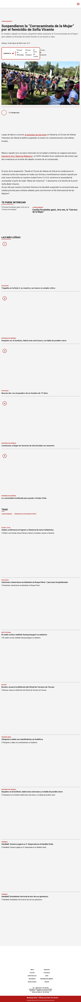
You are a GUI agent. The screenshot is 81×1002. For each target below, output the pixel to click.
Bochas (4, 684)
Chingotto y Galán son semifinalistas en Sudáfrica (22, 739)
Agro (46, 975)
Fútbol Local (5, 527)
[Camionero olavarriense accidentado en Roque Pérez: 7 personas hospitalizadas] (40, 606)
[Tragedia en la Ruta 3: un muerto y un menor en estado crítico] (40, 262)
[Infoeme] (9, 4)
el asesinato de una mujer (36, 134)
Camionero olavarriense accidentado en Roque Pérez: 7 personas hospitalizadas (34, 582)
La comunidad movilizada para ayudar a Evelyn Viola (23, 498)
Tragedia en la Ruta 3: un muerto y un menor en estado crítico (28, 288)
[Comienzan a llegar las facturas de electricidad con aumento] (40, 420)
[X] (50, 962)
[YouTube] (43, 962)
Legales (46, 981)
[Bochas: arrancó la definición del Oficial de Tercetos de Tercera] (40, 711)
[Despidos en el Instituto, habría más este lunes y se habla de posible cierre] (40, 315)
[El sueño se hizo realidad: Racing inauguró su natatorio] (40, 658)
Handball (4, 841)
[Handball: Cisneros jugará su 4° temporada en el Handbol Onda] (40, 868)
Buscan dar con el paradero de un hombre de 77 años (24, 393)
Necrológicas (32, 981)
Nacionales (32, 978)
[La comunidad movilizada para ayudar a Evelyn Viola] (40, 472)
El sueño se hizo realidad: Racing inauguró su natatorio (24, 635)
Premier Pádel (6, 737)
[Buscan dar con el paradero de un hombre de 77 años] (40, 367)
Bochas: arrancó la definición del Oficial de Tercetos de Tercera (27, 687)
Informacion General (8, 338)
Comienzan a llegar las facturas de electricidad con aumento (27, 445)
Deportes (47, 969)
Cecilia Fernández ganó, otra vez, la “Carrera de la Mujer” (54, 210)
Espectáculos (32, 975)
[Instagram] (37, 962)
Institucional (6, 632)
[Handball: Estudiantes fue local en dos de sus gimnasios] (40, 920)
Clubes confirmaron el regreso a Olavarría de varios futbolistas (27, 530)
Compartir (7, 53)
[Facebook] (30, 962)
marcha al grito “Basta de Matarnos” (17, 156)
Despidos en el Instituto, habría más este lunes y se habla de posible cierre (33, 340)
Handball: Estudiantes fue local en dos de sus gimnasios (24, 896)
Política (32, 972)
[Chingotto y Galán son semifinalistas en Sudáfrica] (40, 763)
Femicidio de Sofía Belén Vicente (25, 513)
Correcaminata (6, 21)
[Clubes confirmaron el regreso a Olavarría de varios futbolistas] (40, 554)
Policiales (5, 285)
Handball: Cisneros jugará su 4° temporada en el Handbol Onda (27, 844)
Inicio (32, 969)
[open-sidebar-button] (78, 4)
